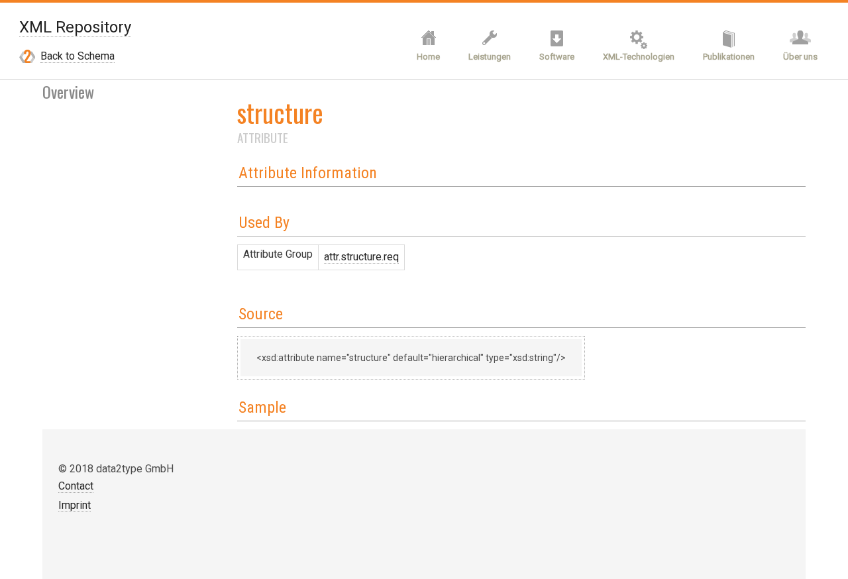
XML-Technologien (638, 57)
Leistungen (489, 57)
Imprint (74, 505)
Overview (68, 91)
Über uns (800, 57)
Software (556, 57)
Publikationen (729, 57)
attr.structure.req (361, 256)
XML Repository (75, 27)
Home (428, 57)
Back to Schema (77, 56)
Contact (75, 486)
